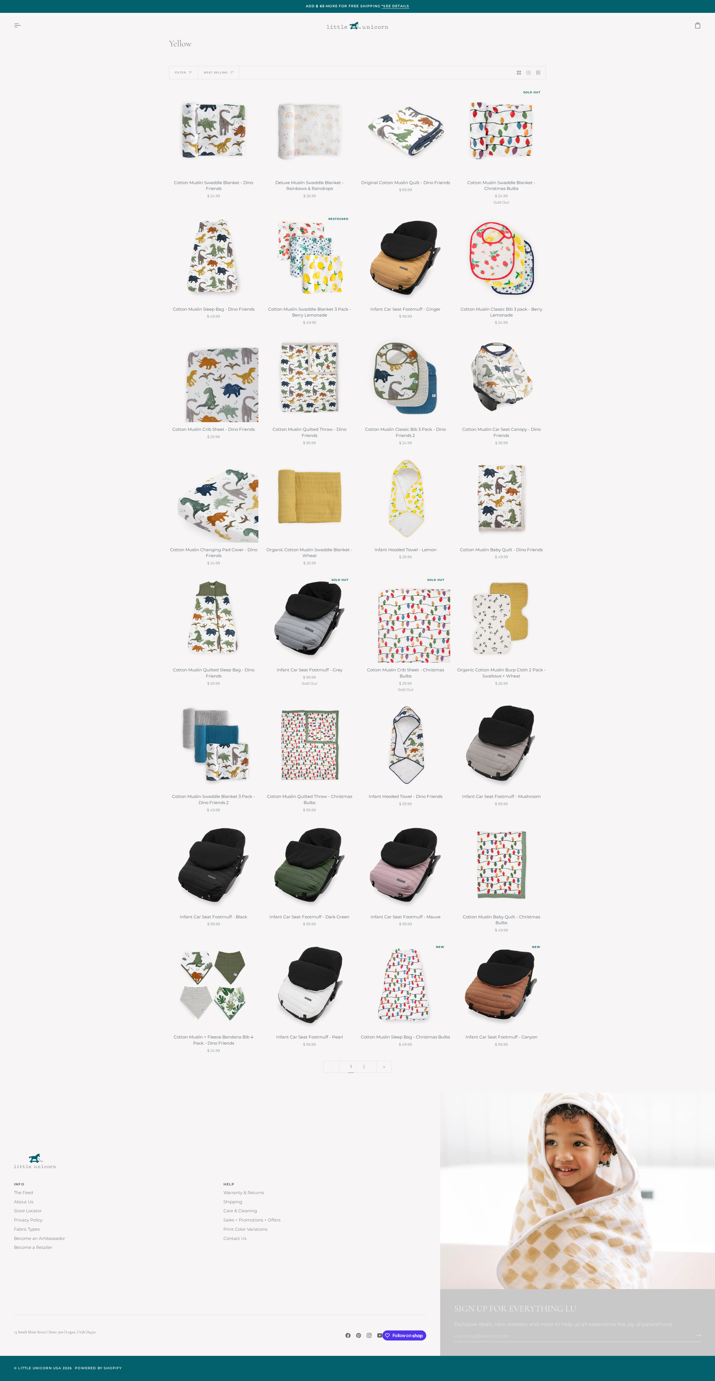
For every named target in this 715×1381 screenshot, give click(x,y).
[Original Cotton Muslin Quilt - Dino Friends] (405, 130)
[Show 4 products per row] (539, 72)
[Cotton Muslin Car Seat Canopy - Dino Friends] (501, 377)
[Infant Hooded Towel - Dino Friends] (405, 745)
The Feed (23, 1192)
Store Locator (28, 1210)
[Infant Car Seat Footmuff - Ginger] (405, 257)
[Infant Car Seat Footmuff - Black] (213, 865)
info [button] (19, 1184)
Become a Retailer (33, 1247)
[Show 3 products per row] (528, 72)
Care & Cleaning (240, 1210)
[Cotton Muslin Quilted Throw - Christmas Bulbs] (309, 745)
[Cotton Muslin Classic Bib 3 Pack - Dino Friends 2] (405, 377)
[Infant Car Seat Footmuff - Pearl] (309, 985)
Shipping (232, 1201)
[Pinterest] (358, 1335)
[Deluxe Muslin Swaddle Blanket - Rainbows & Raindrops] (309, 130)
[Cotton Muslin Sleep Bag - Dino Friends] (213, 257)
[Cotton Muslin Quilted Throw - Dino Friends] (309, 377)
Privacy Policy (28, 1220)
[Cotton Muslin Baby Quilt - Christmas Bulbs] (501, 865)
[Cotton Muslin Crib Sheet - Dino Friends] (213, 377)
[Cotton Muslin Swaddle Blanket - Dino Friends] (213, 130)
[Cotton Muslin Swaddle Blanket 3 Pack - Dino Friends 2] (213, 745)
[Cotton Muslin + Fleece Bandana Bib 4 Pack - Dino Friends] (213, 985)
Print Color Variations (245, 1229)
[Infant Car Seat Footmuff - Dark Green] (309, 865)
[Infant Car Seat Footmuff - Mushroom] (501, 745)
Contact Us (234, 1238)
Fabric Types (27, 1229)
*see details (395, 6)
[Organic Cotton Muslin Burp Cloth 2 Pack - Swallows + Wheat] (501, 618)
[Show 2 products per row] (519, 72)
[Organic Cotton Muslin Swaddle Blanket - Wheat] (309, 498)
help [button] (228, 1184)
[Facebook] (348, 1335)
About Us (23, 1201)
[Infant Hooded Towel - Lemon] (405, 498)
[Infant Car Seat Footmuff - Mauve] (405, 865)
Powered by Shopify (98, 1368)
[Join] (696, 1335)
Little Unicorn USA (39, 1368)
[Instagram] (369, 1335)
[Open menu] (22, 25)
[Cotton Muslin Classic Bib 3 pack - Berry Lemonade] (501, 257)
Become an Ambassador (39, 1238)
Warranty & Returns (243, 1192)
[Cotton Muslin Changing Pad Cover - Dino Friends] (213, 498)
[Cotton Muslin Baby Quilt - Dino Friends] (501, 498)
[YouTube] (379, 1335)
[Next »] (384, 1067)
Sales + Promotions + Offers (251, 1220)
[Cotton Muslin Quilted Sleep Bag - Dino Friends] (213, 618)
